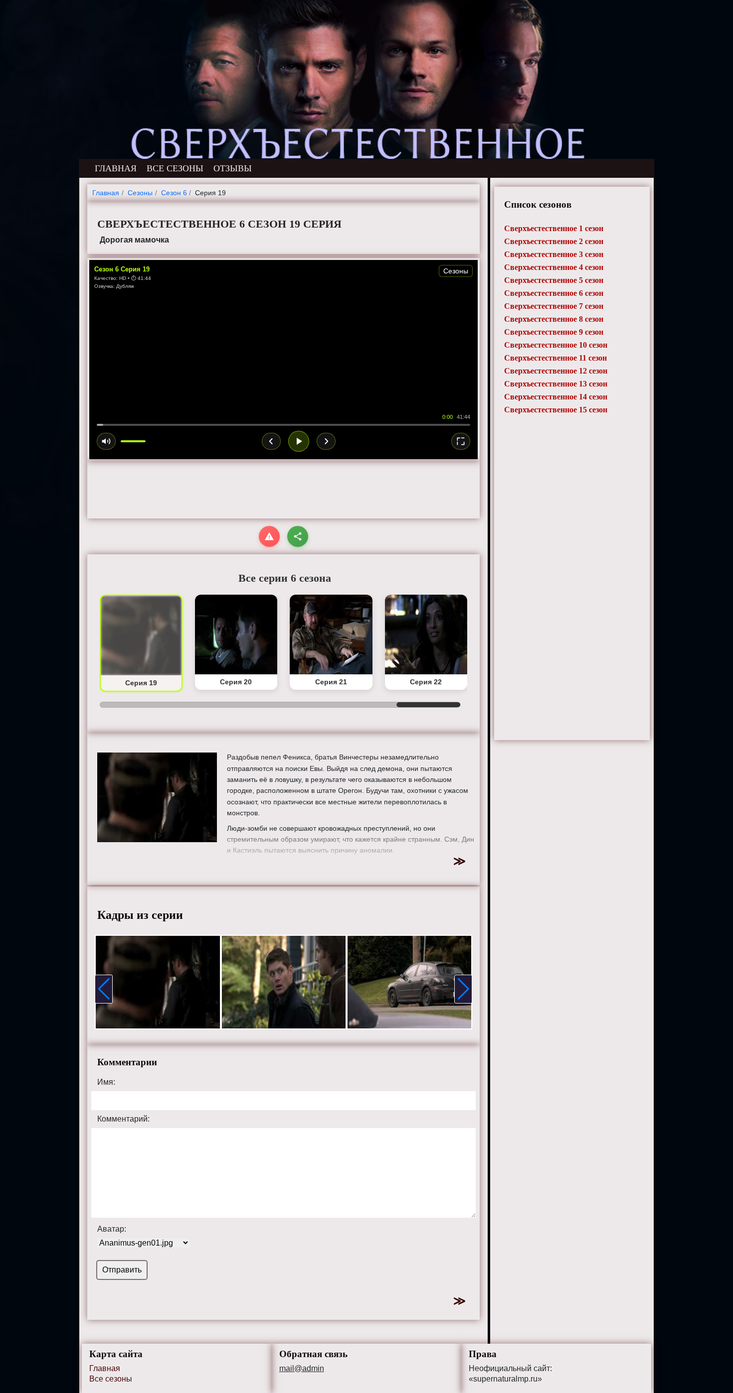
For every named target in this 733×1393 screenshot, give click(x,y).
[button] (104, 989)
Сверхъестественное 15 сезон (555, 409)
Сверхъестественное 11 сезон (555, 358)
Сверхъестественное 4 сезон (553, 267)
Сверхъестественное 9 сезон (553, 332)
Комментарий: (123, 1119)
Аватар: (111, 1229)
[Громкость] (106, 441)
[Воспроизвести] (298, 441)
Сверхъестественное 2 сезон (553, 241)
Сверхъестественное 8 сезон (553, 319)
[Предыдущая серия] (271, 441)
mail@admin (301, 1369)
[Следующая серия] (326, 441)
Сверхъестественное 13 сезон (555, 384)
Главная (104, 1368)
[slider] (283, 425)
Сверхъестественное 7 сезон (553, 306)
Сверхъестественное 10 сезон (555, 345)
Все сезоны (110, 1379)
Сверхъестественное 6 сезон (553, 293)
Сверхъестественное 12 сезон (555, 371)
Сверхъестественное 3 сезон (553, 254)
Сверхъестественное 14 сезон (555, 396)
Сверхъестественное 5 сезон (553, 280)
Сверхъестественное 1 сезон (553, 228)
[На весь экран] (460, 441)
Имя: (106, 1082)
